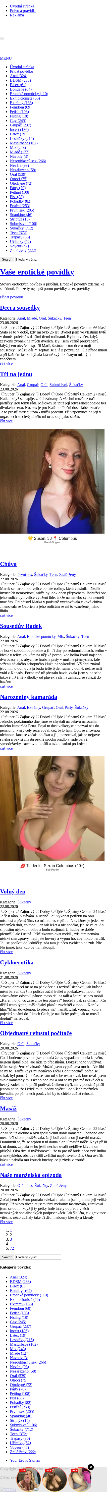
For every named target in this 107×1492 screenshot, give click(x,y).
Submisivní (58, 385)
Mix (60, 636)
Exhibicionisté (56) (25, 98)
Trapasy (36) (20, 237)
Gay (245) (18, 120)
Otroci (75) (18, 179)
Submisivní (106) (23, 223)
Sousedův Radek (21, 626)
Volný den (12, 891)
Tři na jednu (16, 374)
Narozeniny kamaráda (28, 697)
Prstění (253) (20, 206)
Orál (42, 318)
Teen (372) (18, 232)
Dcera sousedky (20, 307)
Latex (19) (18, 134)
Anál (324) (18, 76)
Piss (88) (17, 197)
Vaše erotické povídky (37, 271)
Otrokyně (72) (21, 183)
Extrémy (33, 707)
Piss (29, 1185)
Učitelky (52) (20, 241)
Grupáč (33, 385)
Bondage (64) (21, 89)
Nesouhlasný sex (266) (28, 161)
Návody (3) (19, 156)
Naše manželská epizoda (31, 1175)
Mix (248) (18, 147)
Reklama (17, 15)
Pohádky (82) (20, 201)
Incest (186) (19, 129)
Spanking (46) (21, 215)
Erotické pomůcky (41, 636)
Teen (67, 318)
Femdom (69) (20, 107)
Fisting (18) (19, 116)
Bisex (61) (18, 85)
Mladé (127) (19, 152)
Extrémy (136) (21, 103)
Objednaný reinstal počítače (36, 1033)
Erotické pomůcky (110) (29, 94)
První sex (24, 574)
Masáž (8, 1108)
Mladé (32, 318)
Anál (21, 318)
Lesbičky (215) (22, 138)
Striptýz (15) (20, 219)
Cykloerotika (17, 962)
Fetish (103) (19, 112)
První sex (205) (22, 210)
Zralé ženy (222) (23, 250)
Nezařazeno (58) (23, 170)
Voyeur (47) (19, 246)
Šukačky (54, 318)
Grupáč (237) (20, 125)
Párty (69, 707)
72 (12, 1248)
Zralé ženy (67, 574)
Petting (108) (20, 192)
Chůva (8, 564)
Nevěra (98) (19, 165)
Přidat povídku (21, 71)
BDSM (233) (20, 80)
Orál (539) (18, 174)
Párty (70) (18, 188)
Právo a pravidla (23, 10)
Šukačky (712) (21, 228)
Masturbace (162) (24, 143)
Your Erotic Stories (25, 1460)
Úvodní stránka (22, 6)
